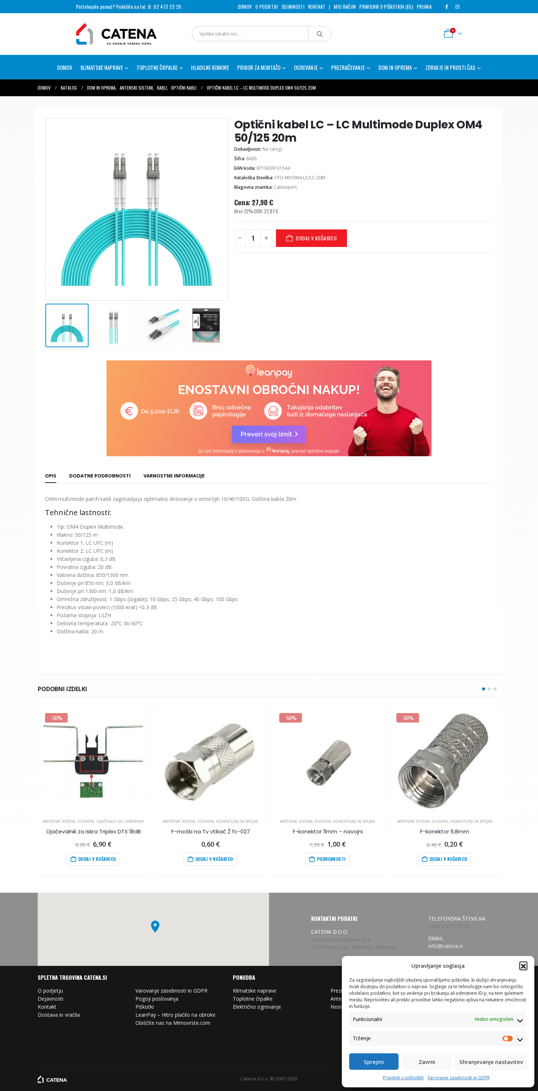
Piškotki (144, 1006)
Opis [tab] (50, 475)
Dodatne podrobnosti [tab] (100, 475)
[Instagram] (457, 6)
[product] (210, 761)
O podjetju (266, 6)
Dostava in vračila (59, 1014)
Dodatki (86, 821)
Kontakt (316, 6)
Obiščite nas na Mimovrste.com (172, 1022)
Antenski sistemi (59, 821)
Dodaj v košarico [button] (97, 859)
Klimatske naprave (254, 990)
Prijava (424, 6)
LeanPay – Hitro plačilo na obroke (175, 1014)
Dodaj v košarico (316, 238)
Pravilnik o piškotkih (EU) (386, 6)
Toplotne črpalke (253, 998)
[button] (523, 965)
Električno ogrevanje (257, 1006)
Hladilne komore (210, 67)
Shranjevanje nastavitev (491, 1061)
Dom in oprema (395, 67)
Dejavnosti (293, 6)
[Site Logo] (107, 34)
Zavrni (427, 1061)
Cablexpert (285, 187)
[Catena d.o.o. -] (52, 1079)
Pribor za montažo (258, 67)
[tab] (50, 476)
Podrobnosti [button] (331, 859)
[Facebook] (446, 6)
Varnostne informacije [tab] (174, 475)
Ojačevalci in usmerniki (120, 821)
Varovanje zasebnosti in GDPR (458, 1078)
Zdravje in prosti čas (450, 67)
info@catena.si (445, 945)
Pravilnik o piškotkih (403, 1078)
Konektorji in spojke (237, 821)
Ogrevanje (306, 67)
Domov (245, 6)
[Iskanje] (320, 33)
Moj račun (345, 6)
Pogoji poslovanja (156, 998)
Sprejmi (374, 1061)
